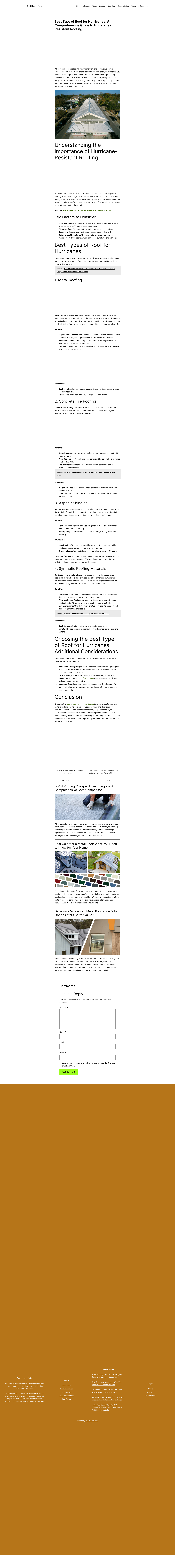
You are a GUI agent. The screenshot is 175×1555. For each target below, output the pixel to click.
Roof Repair (66, 1392)
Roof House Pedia (34, 6)
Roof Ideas (69, 770)
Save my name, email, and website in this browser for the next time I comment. (88, 1064)
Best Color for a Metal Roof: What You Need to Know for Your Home (86, 845)
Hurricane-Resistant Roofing (106, 773)
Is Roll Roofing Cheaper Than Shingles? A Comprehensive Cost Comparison (84, 788)
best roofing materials (97, 770)
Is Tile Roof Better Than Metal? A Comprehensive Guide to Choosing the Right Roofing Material (107, 1407)
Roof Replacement (67, 1396)
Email (62, 1042)
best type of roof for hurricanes (80, 704)
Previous (65, 780)
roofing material (87, 678)
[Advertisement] (87, 51)
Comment (64, 1007)
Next (109, 780)
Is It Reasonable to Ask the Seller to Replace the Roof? (87, 210)
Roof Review (78, 770)
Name (62, 1032)
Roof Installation (66, 1389)
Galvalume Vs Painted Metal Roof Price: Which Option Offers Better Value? (87, 913)
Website (62, 1053)
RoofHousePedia (92, 1421)
